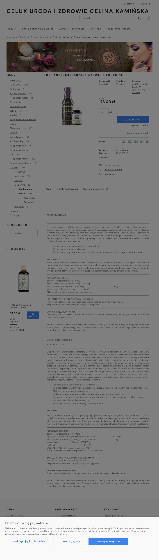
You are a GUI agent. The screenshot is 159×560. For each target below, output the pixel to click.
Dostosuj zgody (71, 541)
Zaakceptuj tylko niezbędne (29, 541)
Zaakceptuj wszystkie (108, 541)
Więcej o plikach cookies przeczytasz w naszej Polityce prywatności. (36, 534)
